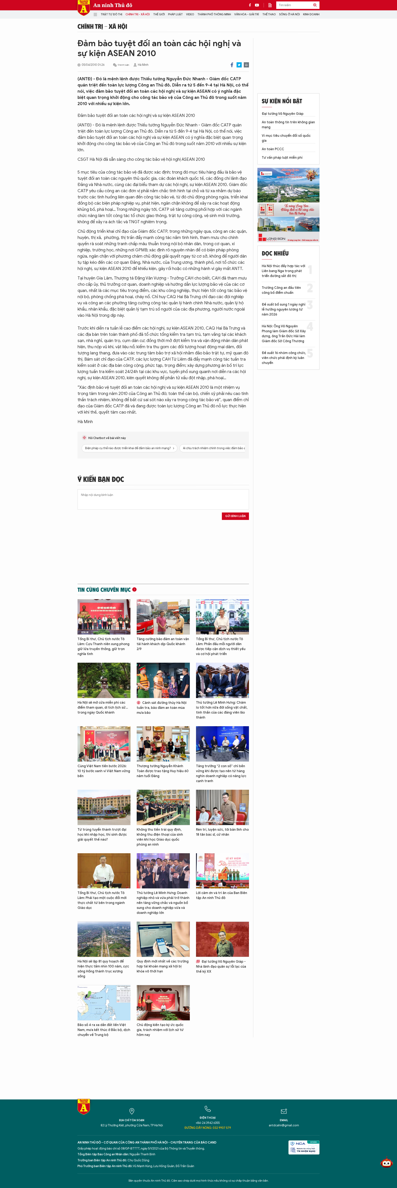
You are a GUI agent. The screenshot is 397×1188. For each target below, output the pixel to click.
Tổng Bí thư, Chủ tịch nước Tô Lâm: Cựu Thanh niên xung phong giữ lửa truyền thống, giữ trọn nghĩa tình (103, 646)
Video (190, 14)
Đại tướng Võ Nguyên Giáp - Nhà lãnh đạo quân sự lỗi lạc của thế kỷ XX (221, 967)
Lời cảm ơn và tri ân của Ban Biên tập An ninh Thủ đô (221, 895)
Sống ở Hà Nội (289, 14)
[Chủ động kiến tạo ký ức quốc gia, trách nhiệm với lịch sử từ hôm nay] (163, 1002)
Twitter (239, 64)
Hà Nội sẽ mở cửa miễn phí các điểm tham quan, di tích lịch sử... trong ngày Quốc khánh (103, 708)
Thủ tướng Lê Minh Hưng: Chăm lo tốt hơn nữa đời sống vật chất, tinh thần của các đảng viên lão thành (222, 710)
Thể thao (269, 14)
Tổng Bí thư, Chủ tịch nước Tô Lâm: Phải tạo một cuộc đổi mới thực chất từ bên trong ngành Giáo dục (102, 900)
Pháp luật (175, 14)
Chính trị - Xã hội (138, 14)
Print (246, 64)
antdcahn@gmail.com (284, 1125)
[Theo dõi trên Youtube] (257, 5)
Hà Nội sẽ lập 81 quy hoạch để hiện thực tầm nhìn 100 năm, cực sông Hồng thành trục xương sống (103, 968)
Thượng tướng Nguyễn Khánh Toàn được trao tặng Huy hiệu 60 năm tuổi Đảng (163, 771)
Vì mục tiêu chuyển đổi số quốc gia (286, 138)
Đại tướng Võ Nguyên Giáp (283, 114)
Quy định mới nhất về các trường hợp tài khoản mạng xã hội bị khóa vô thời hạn (163, 966)
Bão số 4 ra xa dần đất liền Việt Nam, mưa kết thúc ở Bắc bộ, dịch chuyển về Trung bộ (104, 1030)
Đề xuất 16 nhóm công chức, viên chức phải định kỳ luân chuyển (284, 358)
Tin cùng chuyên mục (104, 589)
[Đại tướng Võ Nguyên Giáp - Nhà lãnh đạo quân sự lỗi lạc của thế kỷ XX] (222, 939)
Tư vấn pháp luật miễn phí (282, 158)
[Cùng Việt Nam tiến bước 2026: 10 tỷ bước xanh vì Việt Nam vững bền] (104, 744)
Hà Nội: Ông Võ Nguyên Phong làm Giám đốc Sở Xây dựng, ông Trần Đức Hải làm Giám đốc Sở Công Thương (284, 333)
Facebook (231, 64)
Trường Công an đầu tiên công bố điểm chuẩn (281, 290)
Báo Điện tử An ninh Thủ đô (84, 8)
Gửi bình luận (235, 516)
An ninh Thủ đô (112, 5)
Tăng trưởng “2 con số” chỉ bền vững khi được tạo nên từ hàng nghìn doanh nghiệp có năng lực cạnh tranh (221, 773)
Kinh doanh (311, 14)
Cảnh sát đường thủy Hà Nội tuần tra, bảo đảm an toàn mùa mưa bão (162, 708)
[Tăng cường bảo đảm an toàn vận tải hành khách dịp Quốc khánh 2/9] (163, 617)
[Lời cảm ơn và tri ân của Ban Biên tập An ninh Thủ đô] (222, 871)
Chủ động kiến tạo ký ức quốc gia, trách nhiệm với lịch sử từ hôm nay (160, 1030)
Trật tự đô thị (111, 14)
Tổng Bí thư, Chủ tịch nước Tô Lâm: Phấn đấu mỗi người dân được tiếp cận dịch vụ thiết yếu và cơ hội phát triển (220, 646)
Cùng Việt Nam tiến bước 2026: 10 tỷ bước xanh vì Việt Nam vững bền (104, 771)
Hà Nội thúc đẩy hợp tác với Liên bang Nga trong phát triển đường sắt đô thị (283, 271)
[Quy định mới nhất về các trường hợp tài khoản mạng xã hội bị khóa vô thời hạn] (163, 939)
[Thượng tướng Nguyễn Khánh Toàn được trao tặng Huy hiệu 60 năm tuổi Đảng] (163, 744)
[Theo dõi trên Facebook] (251, 5)
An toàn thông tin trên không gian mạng (288, 124)
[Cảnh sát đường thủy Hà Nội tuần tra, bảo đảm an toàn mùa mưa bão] (163, 680)
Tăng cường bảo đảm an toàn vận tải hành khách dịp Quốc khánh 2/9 (163, 644)
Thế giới (159, 14)
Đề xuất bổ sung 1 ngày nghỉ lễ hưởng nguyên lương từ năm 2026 (283, 309)
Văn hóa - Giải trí (246, 14)
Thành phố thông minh (214, 14)
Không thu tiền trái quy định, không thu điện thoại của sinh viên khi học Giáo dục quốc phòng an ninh (160, 837)
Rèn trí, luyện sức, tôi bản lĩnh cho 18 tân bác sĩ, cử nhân (222, 832)
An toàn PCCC (273, 149)
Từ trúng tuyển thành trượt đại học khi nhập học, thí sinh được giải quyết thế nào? (102, 835)
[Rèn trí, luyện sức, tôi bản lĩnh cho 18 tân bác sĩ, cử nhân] (222, 807)
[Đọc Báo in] (272, 5)
